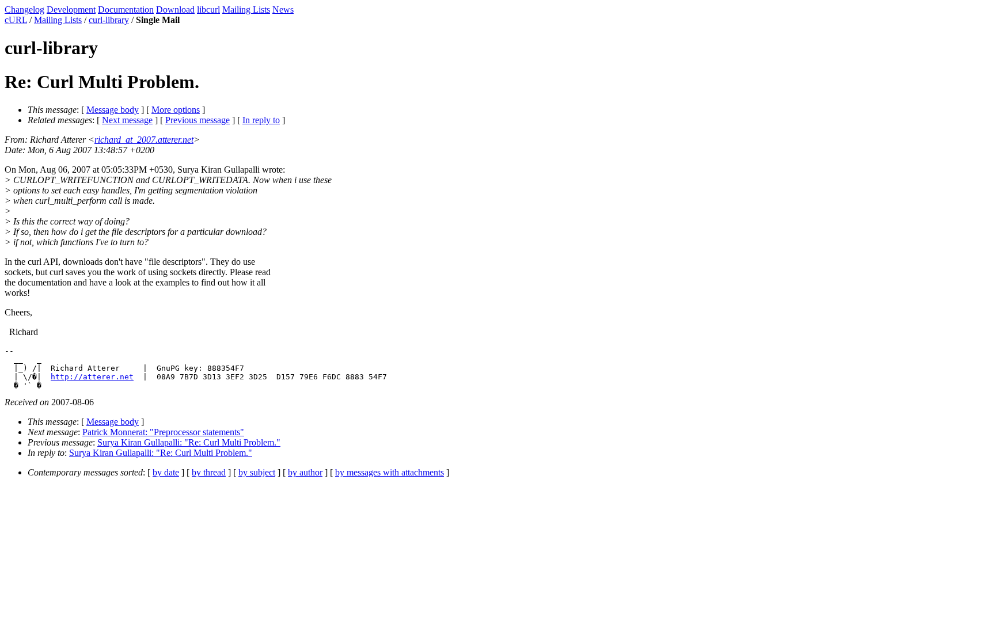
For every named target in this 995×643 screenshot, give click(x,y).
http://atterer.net (92, 376)
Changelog (24, 9)
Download (175, 9)
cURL (16, 20)
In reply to (261, 120)
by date (166, 472)
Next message (127, 120)
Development (71, 9)
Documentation (126, 9)
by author (305, 472)
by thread (209, 472)
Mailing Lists (246, 9)
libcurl (208, 9)
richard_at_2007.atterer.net (143, 139)
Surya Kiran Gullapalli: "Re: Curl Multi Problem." (188, 442)
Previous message (197, 120)
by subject (256, 472)
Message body (112, 110)
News (283, 9)
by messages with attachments (389, 472)
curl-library (109, 20)
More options (175, 110)
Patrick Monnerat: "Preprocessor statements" (163, 432)
